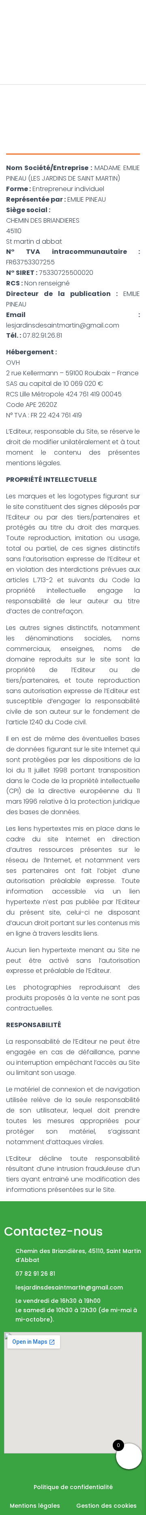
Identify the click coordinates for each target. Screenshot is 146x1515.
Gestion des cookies (106, 1506)
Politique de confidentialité (73, 1487)
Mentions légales (35, 1506)
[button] (134, 24)
